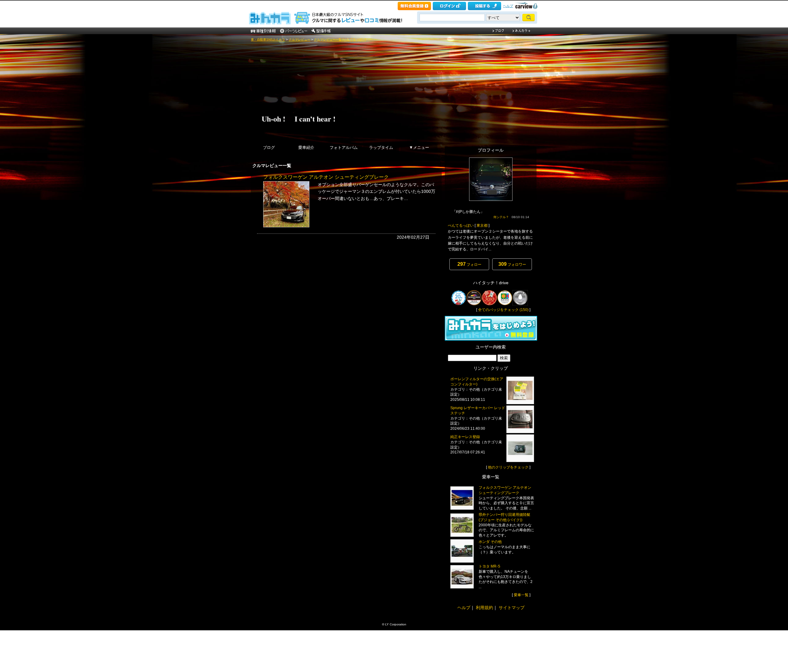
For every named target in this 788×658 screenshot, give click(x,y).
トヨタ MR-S (489, 566)
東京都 (482, 225)
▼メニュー (419, 147)
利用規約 (484, 607)
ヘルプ (508, 6)
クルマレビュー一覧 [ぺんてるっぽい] (340, 39)
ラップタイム (381, 147)
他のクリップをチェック (508, 467)
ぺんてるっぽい (461, 225)
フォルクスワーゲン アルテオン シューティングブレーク (326, 177)
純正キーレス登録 (465, 437)
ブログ (269, 147)
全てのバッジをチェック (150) (503, 310)
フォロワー (512, 264)
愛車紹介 (306, 147)
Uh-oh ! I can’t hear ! (299, 118)
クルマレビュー (299, 39)
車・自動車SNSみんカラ (268, 39)
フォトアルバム (344, 147)
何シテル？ (501, 217)
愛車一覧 (521, 595)
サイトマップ (512, 607)
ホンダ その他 (490, 542)
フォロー (469, 264)
